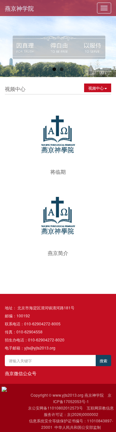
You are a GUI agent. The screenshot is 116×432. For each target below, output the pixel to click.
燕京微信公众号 (20, 373)
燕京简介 (58, 253)
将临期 (58, 171)
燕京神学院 (19, 8)
